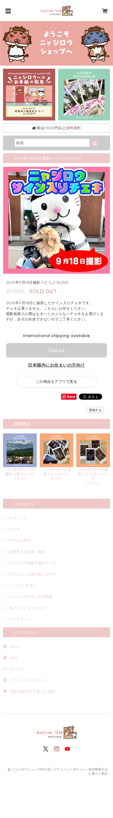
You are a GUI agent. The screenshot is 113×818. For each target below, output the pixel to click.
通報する (95, 410)
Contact (17, 669)
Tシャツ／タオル (22, 585)
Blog (14, 657)
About (15, 646)
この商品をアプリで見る (56, 381)
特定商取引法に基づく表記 (32, 691)
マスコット (18, 518)
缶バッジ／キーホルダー (29, 608)
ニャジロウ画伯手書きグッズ (32, 562)
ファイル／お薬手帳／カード (32, 574)
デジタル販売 (20, 540)
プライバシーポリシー (29, 680)
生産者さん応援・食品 (27, 551)
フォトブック (20, 619)
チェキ (14, 529)
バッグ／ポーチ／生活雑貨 (30, 596)
